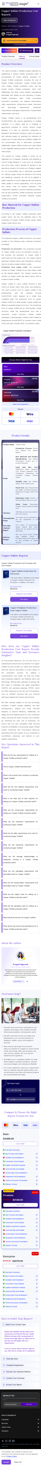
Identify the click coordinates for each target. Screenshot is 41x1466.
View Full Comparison (20, 404)
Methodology (27, 51)
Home (4, 26)
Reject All (17, 1462)
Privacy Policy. (11, 1456)
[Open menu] (3, 4)
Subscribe (29, 1404)
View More (24, 599)
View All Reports (10, 20)
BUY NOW (20, 1144)
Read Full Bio (17, 981)
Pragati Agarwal (12, 34)
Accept (6, 1462)
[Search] (38, 4)
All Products (12, 26)
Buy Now (20, 374)
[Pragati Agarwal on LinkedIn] (27, 981)
